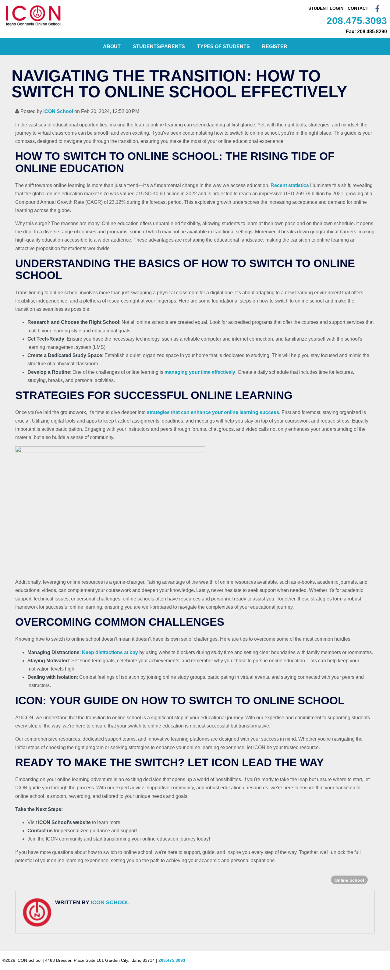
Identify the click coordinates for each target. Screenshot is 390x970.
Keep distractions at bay (110, 652)
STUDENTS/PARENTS (159, 46)
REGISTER (274, 46)
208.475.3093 (357, 20)
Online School (349, 880)
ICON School (58, 111)
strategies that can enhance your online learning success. (213, 412)
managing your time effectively (200, 372)
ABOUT (112, 46)
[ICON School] (33, 25)
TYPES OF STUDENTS (223, 46)
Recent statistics (290, 185)
